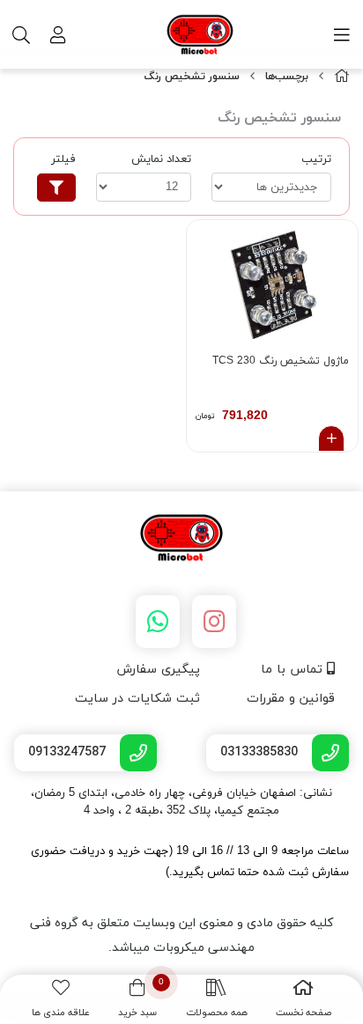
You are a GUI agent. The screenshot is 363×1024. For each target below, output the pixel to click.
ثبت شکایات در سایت (137, 698)
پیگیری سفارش (158, 669)
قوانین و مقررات (291, 698)
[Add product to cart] (331, 438)
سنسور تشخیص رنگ (192, 77)
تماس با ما (294, 669)
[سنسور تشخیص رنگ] (181, 538)
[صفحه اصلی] (342, 77)
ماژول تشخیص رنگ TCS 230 (280, 361)
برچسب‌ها (286, 77)
